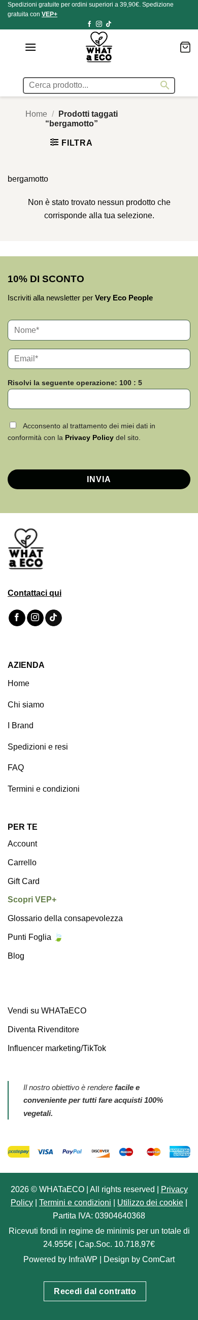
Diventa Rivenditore (43, 1029)
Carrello (22, 862)
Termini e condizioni (44, 789)
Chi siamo (26, 704)
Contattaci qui (34, 593)
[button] (30, 47)
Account (22, 843)
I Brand (21, 725)
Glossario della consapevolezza (65, 918)
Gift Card (24, 881)
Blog (16, 956)
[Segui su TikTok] (109, 24)
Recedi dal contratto (95, 1291)
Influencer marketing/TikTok (57, 1048)
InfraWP (83, 1259)
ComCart (158, 1259)
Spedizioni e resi (38, 746)
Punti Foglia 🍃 (35, 937)
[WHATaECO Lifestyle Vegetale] (99, 46)
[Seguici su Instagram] (99, 24)
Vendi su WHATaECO (47, 1010)
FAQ (16, 767)
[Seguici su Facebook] (89, 24)
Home (36, 114)
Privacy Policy (89, 437)
